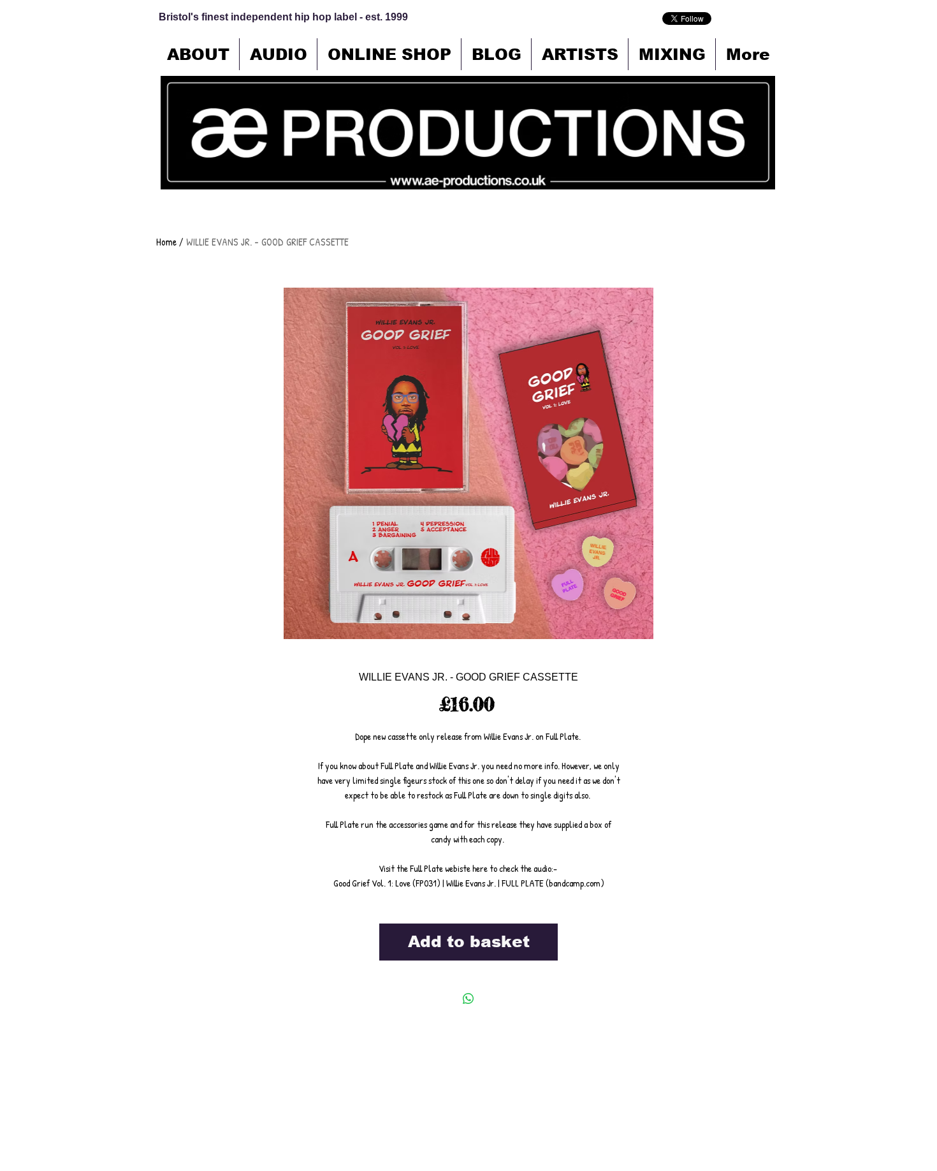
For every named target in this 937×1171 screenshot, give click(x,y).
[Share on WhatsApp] (468, 998)
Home (166, 242)
